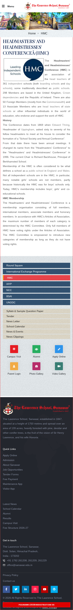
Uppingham (27, 129)
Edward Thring (60, 124)
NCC (9, 290)
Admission (8, 460)
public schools (61, 88)
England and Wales (58, 170)
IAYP (9, 284)
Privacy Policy (10, 575)
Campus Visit (10, 523)
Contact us (9, 580)
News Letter (13, 321)
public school (36, 170)
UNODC (10, 302)
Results (7, 518)
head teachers (58, 79)
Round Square (14, 265)
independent (15, 83)
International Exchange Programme (26, 271)
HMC (10, 277)
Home (32, 33)
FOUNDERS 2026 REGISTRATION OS (36, 604)
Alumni (6, 513)
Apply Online (10, 455)
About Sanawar (11, 464)
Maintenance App (12, 483)
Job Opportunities (13, 469)
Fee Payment (10, 479)
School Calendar (15, 326)
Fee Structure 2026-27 (15, 527)
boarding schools (50, 83)
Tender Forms (11, 474)
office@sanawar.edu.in (19, 565)
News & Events (14, 331)
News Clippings (15, 336)
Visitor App (9, 488)
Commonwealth (55, 102)
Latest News (10, 504)
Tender (10, 316)
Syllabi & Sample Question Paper (24, 311)
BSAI (9, 296)
